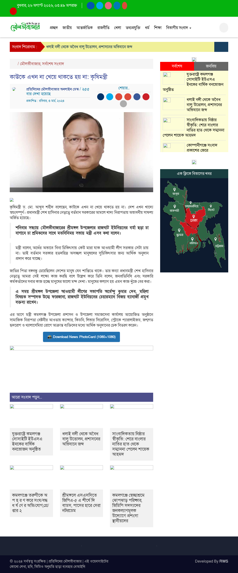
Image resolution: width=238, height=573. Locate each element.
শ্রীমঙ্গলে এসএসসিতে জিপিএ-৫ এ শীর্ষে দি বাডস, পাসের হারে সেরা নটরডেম (81, 503)
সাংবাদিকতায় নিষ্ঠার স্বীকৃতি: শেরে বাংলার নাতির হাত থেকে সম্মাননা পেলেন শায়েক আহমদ (130, 444)
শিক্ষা (158, 27)
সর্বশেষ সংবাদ (53, 64)
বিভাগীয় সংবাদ (177, 27)
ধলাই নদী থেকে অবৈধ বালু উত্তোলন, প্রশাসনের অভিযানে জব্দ (89, 47)
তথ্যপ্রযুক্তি (133, 27)
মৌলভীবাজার (30, 64)
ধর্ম (147, 27)
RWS (223, 561)
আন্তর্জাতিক (84, 27)
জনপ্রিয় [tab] (211, 66)
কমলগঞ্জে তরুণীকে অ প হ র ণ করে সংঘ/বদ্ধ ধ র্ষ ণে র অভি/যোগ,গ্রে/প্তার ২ (30, 503)
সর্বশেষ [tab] (177, 66)
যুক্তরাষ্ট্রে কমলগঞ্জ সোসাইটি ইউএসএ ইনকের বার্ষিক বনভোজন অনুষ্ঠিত (27, 441)
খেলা (117, 27)
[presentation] (217, 47)
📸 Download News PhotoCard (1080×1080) (81, 337)
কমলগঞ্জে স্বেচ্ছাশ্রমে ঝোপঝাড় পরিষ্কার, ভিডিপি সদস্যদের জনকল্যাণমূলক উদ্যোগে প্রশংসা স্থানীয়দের (128, 508)
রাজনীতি (103, 27)
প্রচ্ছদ (54, 27)
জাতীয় (67, 27)
